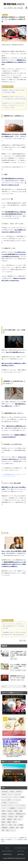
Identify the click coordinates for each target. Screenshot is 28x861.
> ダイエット (15, 837)
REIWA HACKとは (7, 854)
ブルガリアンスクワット (8, 805)
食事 (24, 640)
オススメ (13, 670)
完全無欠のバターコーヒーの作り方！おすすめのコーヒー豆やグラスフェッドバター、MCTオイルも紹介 (13, 105)
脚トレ (14, 822)
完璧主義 (10, 816)
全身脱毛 (4, 813)
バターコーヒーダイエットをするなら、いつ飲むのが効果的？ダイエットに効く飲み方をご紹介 (13, 626)
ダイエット (4, 14)
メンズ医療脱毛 (11, 808)
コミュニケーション (7, 797)
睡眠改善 (9, 819)
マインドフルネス (20, 805)
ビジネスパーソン (12, 802)
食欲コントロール (10, 830)
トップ (2, 837)
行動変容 (12, 827)
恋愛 (16, 816)
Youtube (4, 794)
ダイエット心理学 (6, 799)
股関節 (9, 822)
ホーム (7, 848)
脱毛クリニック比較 (7, 824)
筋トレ (20, 819)
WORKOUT (13, 679)
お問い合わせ (20, 854)
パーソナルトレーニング (21, 848)
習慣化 (3, 822)
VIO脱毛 (12, 791)
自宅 (24, 670)
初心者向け (19, 670)
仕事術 (3, 811)
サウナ (15, 797)
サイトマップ (20, 851)
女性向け (4, 816)
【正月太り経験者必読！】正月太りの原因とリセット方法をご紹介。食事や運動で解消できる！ (18, 654)
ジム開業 (22, 797)
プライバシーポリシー (7, 851)
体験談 (15, 811)
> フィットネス (8, 837)
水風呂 (3, 819)
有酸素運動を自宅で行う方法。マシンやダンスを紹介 (17, 676)
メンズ (3, 808)
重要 (22, 827)
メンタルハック (21, 808)
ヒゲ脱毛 (4, 802)
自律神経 (20, 824)
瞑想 (15, 819)
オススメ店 (17, 794)
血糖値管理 (4, 827)
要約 (17, 827)
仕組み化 (9, 811)
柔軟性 (21, 816)
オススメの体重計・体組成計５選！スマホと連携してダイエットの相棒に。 (18, 666)
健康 (21, 640)
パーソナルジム (16, 799)
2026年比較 (5, 791)
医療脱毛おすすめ (20, 813)
